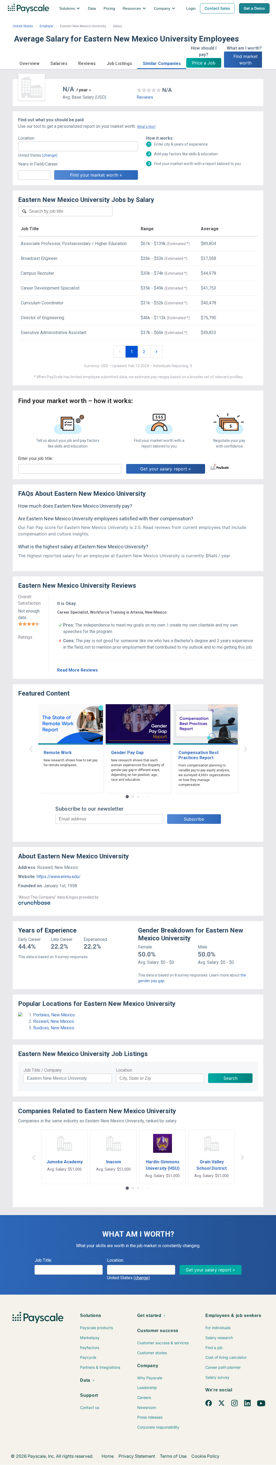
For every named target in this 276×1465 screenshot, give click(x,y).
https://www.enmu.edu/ (59, 876)
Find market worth (246, 60)
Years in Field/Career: (38, 164)
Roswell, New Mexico (53, 1021)
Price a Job (203, 63)
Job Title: (43, 1260)
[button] (29, 62)
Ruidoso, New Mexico (53, 1027)
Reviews (145, 97)
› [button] (245, 748)
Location (124, 1070)
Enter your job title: (35, 458)
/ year (82, 90)
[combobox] (78, 146)
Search (230, 1078)
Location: (26, 138)
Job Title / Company (42, 1070)
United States (23, 26)
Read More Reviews (77, 670)
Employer (46, 26)
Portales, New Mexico (54, 1014)
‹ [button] (31, 748)
